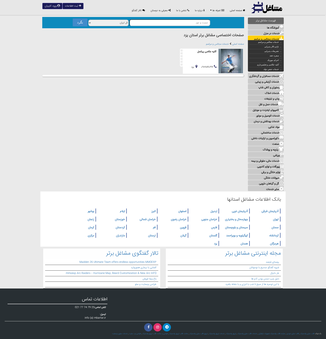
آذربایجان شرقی (270, 211)
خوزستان (120, 219)
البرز (153, 211)
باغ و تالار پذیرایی (271, 46)
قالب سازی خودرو (293, 333)
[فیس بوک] (148, 327)
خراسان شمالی (148, 219)
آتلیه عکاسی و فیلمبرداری (268, 65)
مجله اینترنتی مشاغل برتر (253, 253)
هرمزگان (274, 244)
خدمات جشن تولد (271, 69)
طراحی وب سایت (135, 333)
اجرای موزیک (273, 60)
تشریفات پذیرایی (271, 51)
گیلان (183, 236)
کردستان (120, 228)
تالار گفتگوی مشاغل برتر (132, 253)
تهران (276, 219)
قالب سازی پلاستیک (307, 333)
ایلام (122, 211)
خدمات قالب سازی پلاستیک (247, 333)
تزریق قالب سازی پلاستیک (199, 333)
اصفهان (182, 211)
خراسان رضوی (178, 219)
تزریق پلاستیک (231, 333)
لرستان (152, 236)
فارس (214, 228)
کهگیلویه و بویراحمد (237, 236)
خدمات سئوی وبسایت (120, 333)
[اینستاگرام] (157, 327)
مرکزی (91, 236)
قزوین (183, 228)
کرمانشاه (274, 236)
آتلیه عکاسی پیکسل (206, 51)
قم (154, 228)
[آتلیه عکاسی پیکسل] (230, 61)
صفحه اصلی (236, 11)
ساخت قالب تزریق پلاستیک (178, 333)
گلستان (213, 236)
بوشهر (91, 211)
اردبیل (214, 211)
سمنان (275, 228)
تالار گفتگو (137, 11)
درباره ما (199, 11)
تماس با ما (181, 11)
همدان (244, 244)
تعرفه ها (216, 11)
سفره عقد (274, 55)
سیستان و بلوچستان (236, 228)
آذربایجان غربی (240, 211)
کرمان (91, 228)
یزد (215, 244)
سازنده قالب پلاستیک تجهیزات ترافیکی (271, 333)
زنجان (91, 219)
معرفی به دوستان (159, 11)
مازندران (120, 236)
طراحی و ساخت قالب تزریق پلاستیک (155, 333)
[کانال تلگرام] (167, 327)
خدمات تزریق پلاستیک (217, 333)
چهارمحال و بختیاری (236, 219)
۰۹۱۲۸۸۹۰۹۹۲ (207, 67)
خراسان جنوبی (209, 219)
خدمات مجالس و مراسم (268, 42)
